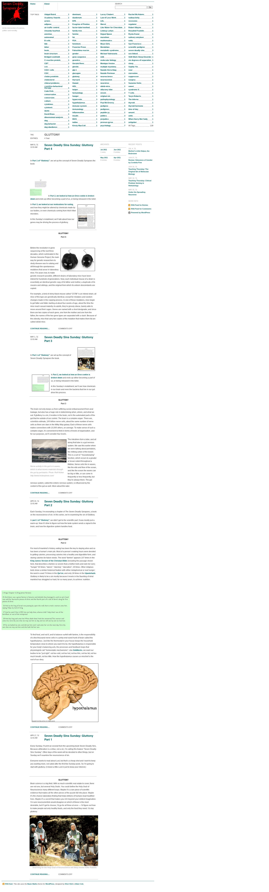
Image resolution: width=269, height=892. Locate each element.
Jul (103, 151)
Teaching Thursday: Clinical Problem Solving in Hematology (139, 182)
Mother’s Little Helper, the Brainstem (138, 151)
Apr (117, 159)
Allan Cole (79, 884)
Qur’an (60, 573)
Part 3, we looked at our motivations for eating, (52, 204)
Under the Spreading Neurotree (136, 192)
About (47, 4)
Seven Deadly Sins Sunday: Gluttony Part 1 (68, 737)
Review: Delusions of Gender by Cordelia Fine (140, 160)
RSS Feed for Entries (139, 205)
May (104, 159)
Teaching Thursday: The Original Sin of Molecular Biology (138, 170)
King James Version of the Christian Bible (48, 561)
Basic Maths (32, 884)
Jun (117, 151)
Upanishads (90, 573)
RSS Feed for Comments (141, 209)
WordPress (49, 884)
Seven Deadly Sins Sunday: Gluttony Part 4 (68, 147)
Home (32, 4)
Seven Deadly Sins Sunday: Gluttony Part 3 (68, 339)
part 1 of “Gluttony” (41, 520)
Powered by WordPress (140, 212)
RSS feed (9, 884)
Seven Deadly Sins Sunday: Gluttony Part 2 (68, 503)
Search (118, 4)
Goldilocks (77, 650)
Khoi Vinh (69, 884)
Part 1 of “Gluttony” (41, 161)
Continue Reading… (40, 328)
